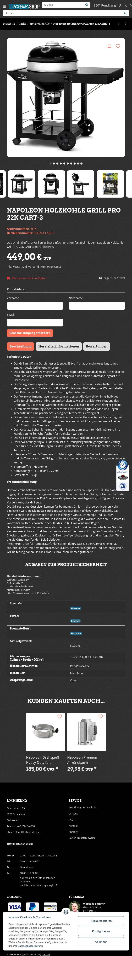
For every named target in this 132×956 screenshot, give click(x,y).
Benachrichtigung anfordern (30, 333)
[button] (126, 5)
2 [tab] (54, 163)
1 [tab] (51, 163)
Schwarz (75, 620)
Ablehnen (101, 941)
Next (128, 184)
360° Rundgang (105, 5)
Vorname (13, 298)
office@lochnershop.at (27, 832)
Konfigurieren (101, 931)
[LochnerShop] (24, 6)
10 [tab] (81, 163)
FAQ (71, 819)
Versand (34, 267)
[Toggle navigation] (4, 5)
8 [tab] (75, 163)
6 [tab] (68, 163)
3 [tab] (57, 163)
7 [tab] (71, 163)
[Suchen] (87, 5)
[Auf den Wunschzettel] (118, 46)
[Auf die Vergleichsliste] (109, 46)
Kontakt (73, 825)
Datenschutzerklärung (30, 945)
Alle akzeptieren (101, 920)
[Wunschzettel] (120, 5)
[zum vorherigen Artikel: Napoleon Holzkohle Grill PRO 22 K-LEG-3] (118, 24)
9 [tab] (78, 163)
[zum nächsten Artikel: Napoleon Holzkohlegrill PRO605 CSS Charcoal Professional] (125, 24)
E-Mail (11, 315)
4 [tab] (61, 163)
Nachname (76, 298)
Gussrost (75, 608)
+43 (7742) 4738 (26, 826)
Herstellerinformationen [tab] (58, 346)
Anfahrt (73, 831)
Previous (3, 184)
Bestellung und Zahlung (82, 807)
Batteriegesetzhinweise (82, 837)
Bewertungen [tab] (96, 346)
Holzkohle (76, 633)
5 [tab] (64, 163)
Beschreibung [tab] (20, 346)
